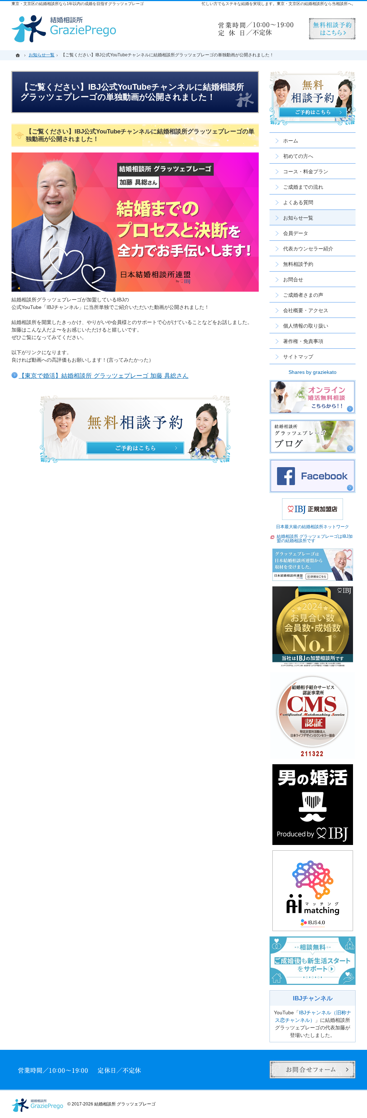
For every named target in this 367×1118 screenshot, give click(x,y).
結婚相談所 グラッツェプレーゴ (125, 1104)
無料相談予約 (298, 264)
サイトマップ (298, 357)
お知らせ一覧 (298, 218)
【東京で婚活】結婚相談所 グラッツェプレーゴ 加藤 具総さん (104, 375)
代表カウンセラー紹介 (308, 249)
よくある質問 (298, 202)
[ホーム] (18, 55)
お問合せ (293, 279)
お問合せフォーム (313, 1070)
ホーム (290, 141)
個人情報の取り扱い (305, 326)
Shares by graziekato (313, 372)
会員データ (295, 233)
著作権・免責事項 (303, 341)
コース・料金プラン (305, 171)
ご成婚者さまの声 (303, 295)
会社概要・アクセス (305, 310)
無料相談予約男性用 (332, 28)
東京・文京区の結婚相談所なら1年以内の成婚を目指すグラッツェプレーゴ (77, 3)
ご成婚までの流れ (303, 187)
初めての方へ (298, 156)
